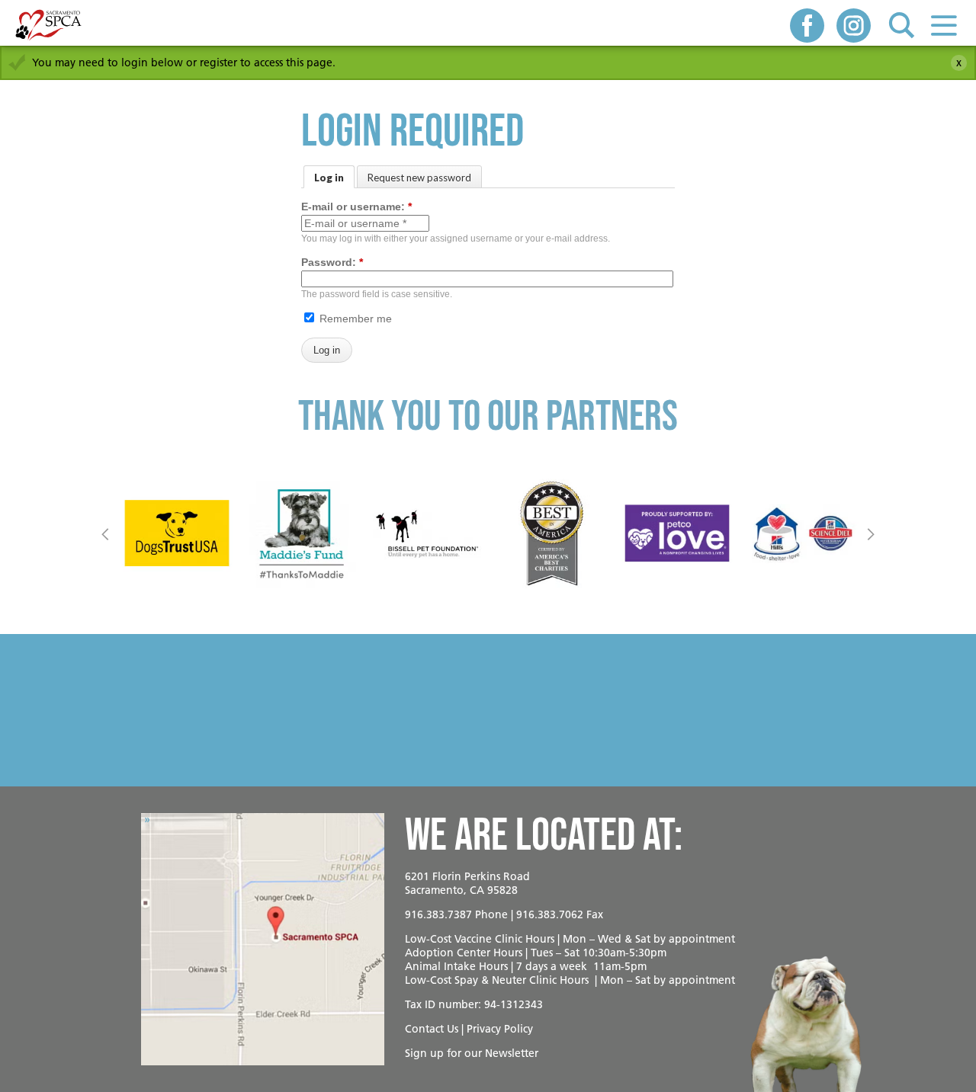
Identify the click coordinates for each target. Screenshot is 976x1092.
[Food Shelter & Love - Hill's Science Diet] (802, 533)
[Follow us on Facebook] (807, 27)
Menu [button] (943, 25)
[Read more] (176, 533)
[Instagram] (853, 27)
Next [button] (870, 533)
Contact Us (431, 1029)
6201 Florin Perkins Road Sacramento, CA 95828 (467, 883)
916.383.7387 (438, 914)
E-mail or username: (356, 206)
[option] (176, 533)
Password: (332, 262)
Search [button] (901, 25)
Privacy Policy (500, 1029)
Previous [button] (106, 533)
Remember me (354, 318)
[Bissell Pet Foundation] (427, 533)
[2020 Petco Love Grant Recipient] (677, 533)
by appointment (694, 939)
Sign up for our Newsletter (471, 1053)
